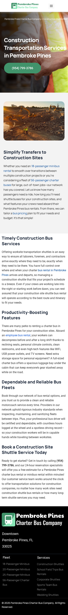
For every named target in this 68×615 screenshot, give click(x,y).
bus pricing (20, 213)
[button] (51, 6)
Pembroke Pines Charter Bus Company (23, 18)
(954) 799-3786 (22, 68)
